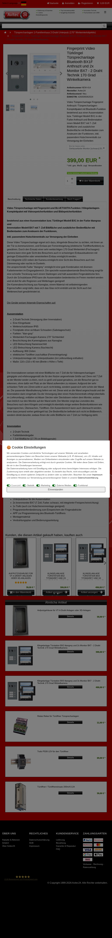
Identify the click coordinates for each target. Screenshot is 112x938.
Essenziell (16, 485)
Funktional (83, 485)
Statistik (30, 485)
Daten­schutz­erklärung (88, 477)
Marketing (45, 485)
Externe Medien (64, 485)
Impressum (97, 474)
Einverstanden (55, 489)
